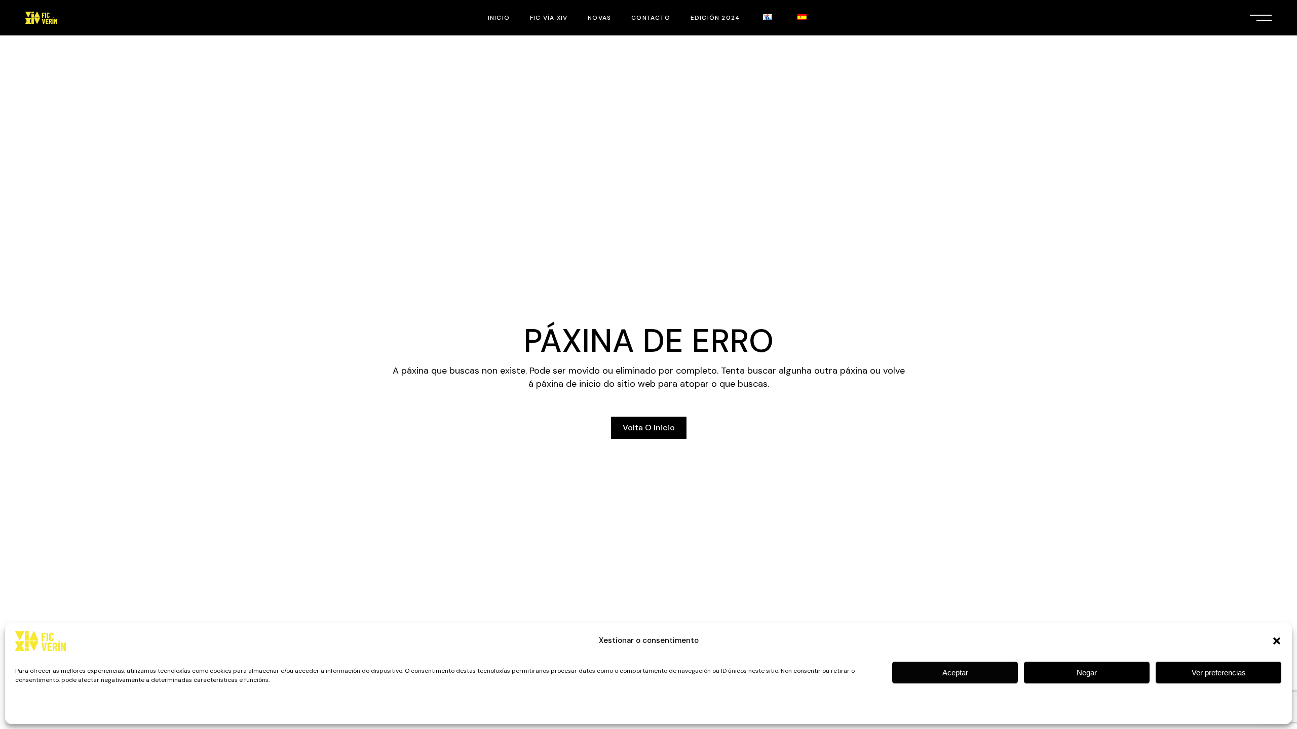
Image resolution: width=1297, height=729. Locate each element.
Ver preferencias (1219, 672)
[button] (1277, 641)
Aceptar (955, 672)
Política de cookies (42, 709)
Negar (1087, 672)
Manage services (1248, 709)
